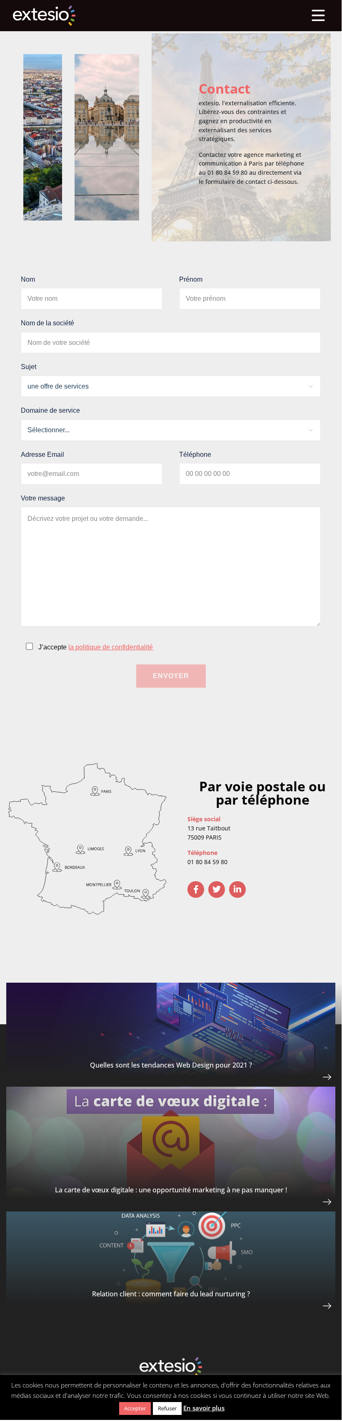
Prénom (190, 279)
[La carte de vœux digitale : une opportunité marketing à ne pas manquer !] (308, 1202)
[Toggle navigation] (318, 15)
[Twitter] (216, 889)
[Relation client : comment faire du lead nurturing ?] (308, 1306)
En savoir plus (204, 1408)
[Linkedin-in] (237, 889)
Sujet (28, 366)
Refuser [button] (167, 1408)
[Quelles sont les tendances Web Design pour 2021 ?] (308, 1078)
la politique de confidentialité (110, 647)
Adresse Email (42, 454)
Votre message (43, 498)
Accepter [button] (135, 1408)
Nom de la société (47, 323)
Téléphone (195, 454)
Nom (28, 279)
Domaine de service (50, 410)
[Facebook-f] (195, 889)
